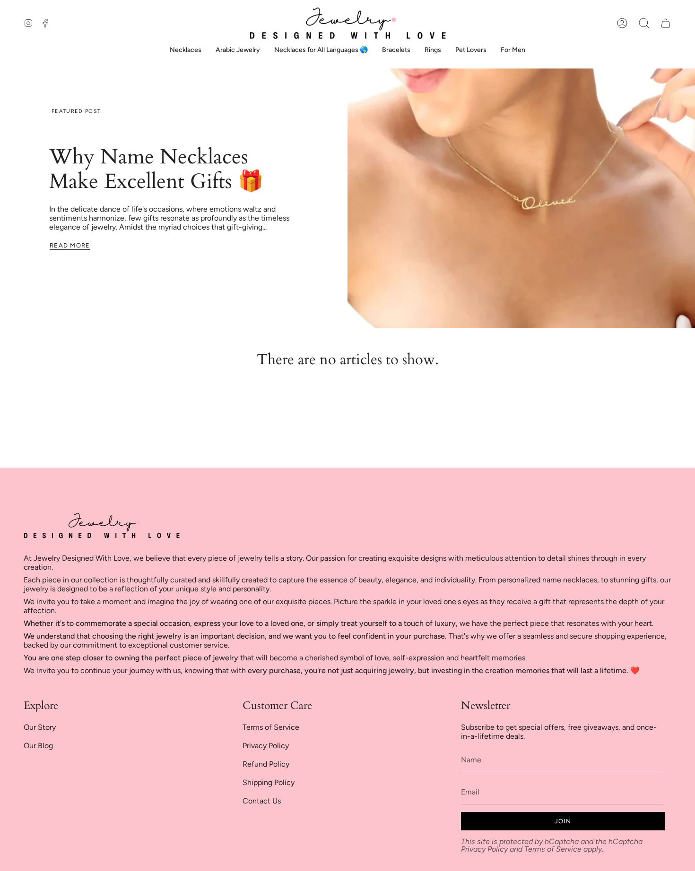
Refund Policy (266, 764)
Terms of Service (271, 727)
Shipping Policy (269, 782)
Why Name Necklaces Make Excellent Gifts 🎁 (156, 169)
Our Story (40, 727)
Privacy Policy (266, 745)
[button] (644, 23)
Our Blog (38, 745)
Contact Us (262, 800)
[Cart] (666, 23)
